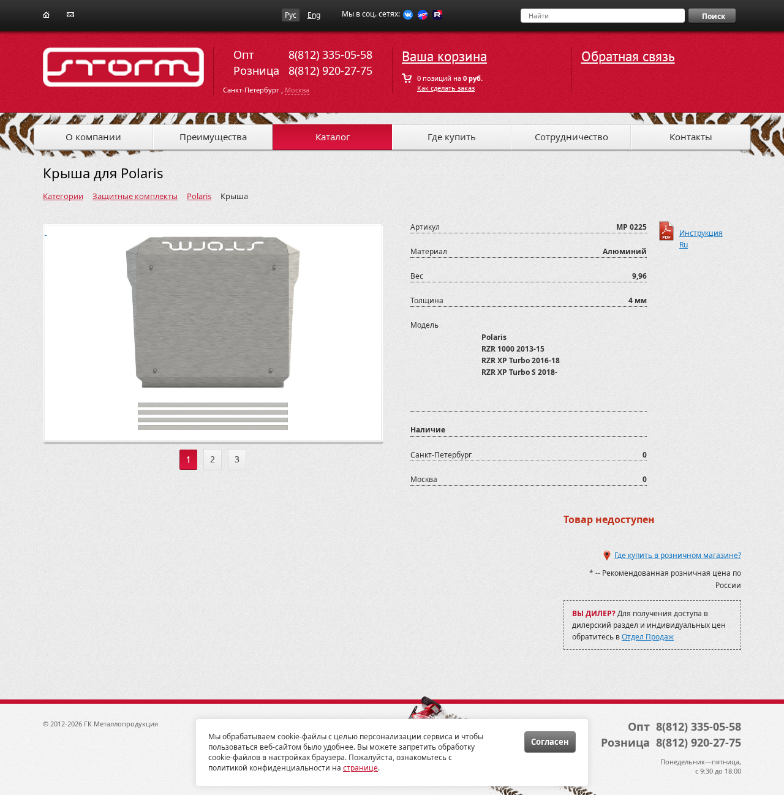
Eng (313, 15)
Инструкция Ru (701, 234)
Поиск (713, 16)
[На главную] (46, 14)
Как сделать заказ (446, 87)
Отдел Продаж (648, 636)
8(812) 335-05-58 (330, 54)
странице (360, 768)
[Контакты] (70, 14)
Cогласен (550, 741)
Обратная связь (628, 56)
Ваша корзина (444, 56)
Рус (290, 15)
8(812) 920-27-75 (330, 70)
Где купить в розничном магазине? (677, 555)
